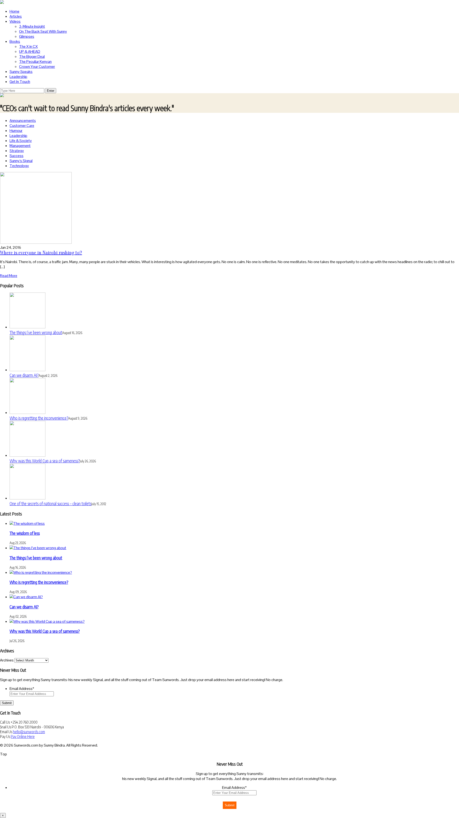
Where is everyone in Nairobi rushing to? (41, 252)
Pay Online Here (23, 736)
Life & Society (21, 140)
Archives (7, 660)
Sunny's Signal (21, 160)
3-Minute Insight (32, 26)
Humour (16, 130)
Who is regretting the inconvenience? (39, 418)
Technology (19, 165)
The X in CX (28, 46)
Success (16, 155)
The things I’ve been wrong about (36, 332)
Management (20, 145)
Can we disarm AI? (24, 375)
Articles (16, 16)
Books (15, 41)
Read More (8, 275)
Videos (15, 21)
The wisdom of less (25, 533)
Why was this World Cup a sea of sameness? (45, 460)
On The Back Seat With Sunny (43, 31)
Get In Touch (20, 81)
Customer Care (22, 125)
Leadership (18, 76)
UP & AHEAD (29, 51)
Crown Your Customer (37, 66)
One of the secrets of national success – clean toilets (50, 503)
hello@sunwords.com (29, 731)
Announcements (23, 120)
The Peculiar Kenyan (35, 61)
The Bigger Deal (32, 56)
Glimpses (26, 36)
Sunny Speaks (21, 71)
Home (14, 11)
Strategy (17, 150)
